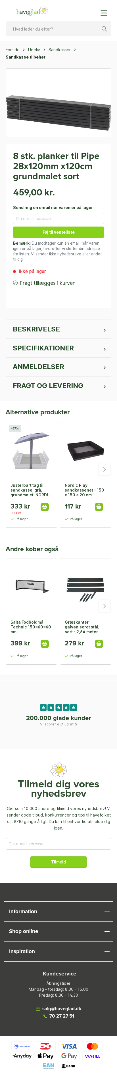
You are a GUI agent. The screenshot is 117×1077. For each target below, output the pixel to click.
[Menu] (105, 13)
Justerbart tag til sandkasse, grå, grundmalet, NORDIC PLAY (31, 490)
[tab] (58, 329)
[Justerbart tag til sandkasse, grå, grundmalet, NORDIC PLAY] (31, 450)
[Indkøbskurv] (92, 10)
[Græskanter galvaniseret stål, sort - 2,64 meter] (85, 587)
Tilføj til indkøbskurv (45, 507)
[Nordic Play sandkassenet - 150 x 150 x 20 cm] (85, 450)
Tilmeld (58, 862)
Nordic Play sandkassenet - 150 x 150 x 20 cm (84, 490)
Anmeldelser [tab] (38, 367)
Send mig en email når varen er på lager (53, 207)
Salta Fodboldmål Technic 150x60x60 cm (31, 627)
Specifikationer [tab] (43, 348)
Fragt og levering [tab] (48, 386)
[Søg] (104, 29)
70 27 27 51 (61, 1016)
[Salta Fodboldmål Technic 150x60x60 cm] (31, 587)
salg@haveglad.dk (61, 1009)
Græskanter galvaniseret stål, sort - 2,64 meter (82, 627)
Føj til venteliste (59, 232)
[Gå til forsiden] (32, 10)
